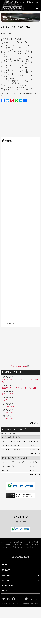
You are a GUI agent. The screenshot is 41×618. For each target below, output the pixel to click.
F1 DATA (6, 570)
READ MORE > (34, 423)
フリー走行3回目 (8, 406)
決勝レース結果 (8, 394)
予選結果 (5, 400)
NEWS (5, 565)
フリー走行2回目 (8, 412)
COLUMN (6, 575)
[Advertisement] (22, 119)
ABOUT (5, 591)
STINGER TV (8, 586)
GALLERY (6, 580)
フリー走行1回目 (8, 418)
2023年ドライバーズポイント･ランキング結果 (19, 388)
